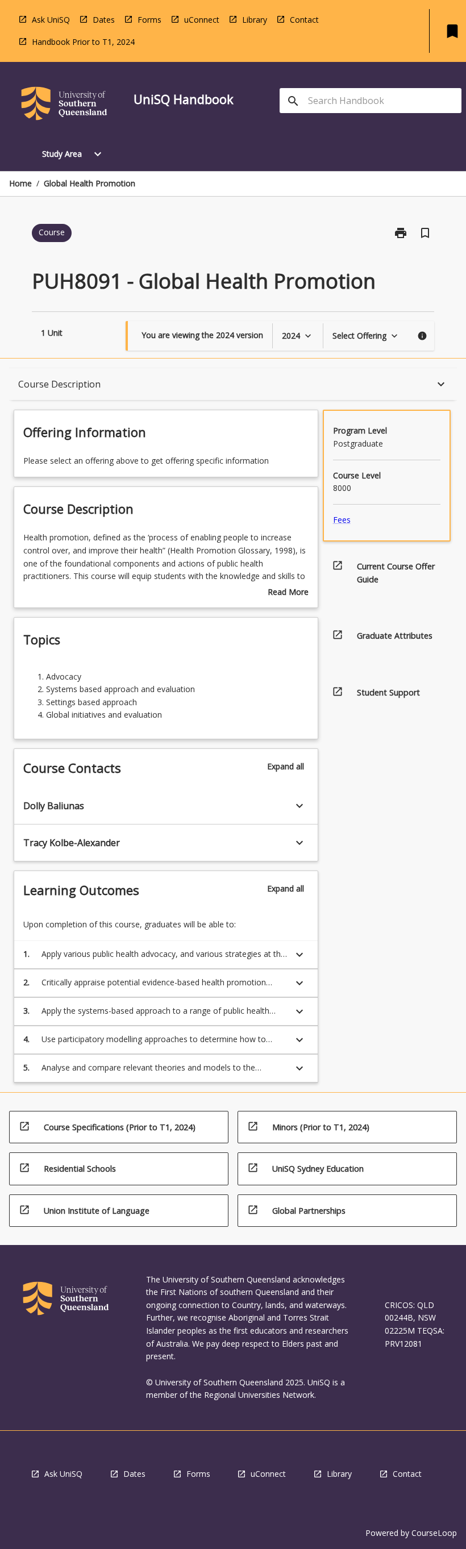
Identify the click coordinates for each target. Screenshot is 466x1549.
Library (254, 19)
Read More (288, 592)
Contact (304, 19)
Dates (104, 19)
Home (20, 183)
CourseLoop (434, 1532)
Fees (342, 519)
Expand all (285, 766)
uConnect (201, 19)
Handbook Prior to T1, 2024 (83, 41)
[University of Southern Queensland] (64, 105)
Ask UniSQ (51, 19)
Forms (149, 19)
